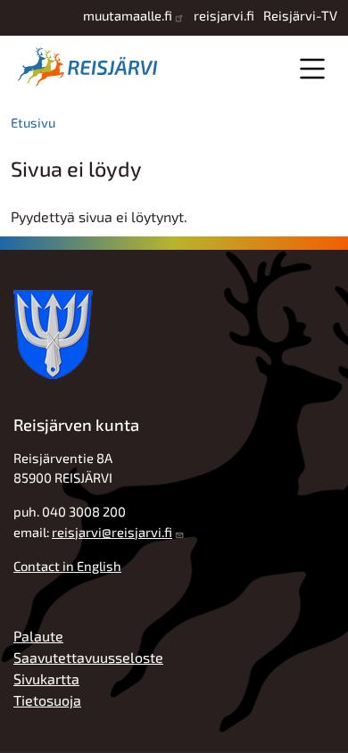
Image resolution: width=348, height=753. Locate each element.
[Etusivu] (91, 67)
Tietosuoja (47, 699)
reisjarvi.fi (224, 15)
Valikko (311, 68)
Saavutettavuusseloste (88, 657)
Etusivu (33, 122)
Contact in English (67, 566)
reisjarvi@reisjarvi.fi (112, 532)
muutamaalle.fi (127, 15)
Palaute (38, 635)
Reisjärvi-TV (300, 15)
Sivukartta (46, 678)
